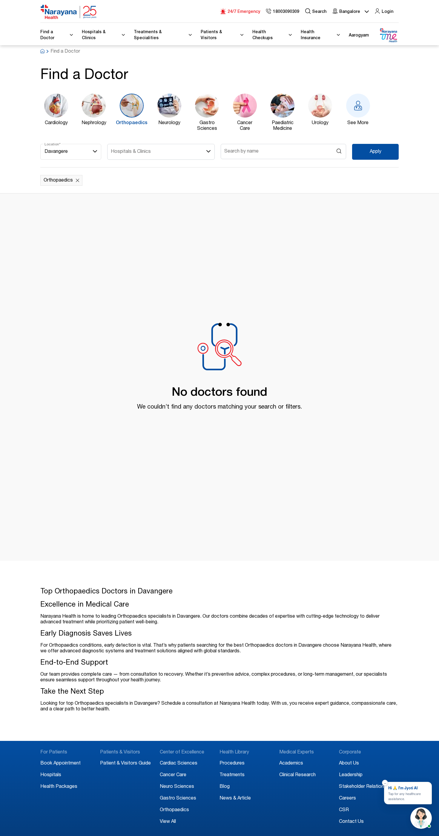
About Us (349, 763)
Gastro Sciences (178, 798)
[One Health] (388, 35)
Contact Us (351, 822)
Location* (52, 144)
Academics (291, 763)
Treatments (232, 775)
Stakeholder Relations (362, 787)
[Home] (68, 11)
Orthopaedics (174, 810)
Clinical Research (297, 775)
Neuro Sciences (177, 787)
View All (168, 822)
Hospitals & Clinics (131, 152)
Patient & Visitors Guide (125, 763)
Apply (375, 152)
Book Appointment (60, 763)
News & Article (235, 798)
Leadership (351, 775)
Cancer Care (173, 775)
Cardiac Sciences (178, 763)
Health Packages (58, 787)
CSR (344, 810)
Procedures (232, 763)
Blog (225, 787)
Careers (347, 798)
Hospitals (50, 775)
